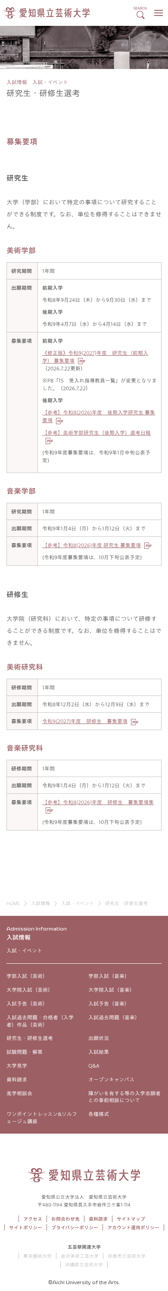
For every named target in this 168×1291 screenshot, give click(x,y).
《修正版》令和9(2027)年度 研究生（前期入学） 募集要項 (95, 356)
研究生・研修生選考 (29, 1037)
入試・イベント (77, 903)
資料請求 (16, 1079)
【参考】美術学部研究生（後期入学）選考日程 (96, 432)
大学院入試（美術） (29, 989)
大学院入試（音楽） (111, 989)
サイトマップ (131, 1218)
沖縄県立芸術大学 (84, 1264)
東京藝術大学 (37, 1255)
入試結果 (98, 1051)
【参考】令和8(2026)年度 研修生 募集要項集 (98, 802)
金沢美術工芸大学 (80, 1255)
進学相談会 (19, 1093)
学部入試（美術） (27, 975)
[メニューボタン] (158, 13)
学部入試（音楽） (109, 975)
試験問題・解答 (24, 1051)
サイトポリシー (25, 1227)
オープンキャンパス (111, 1079)
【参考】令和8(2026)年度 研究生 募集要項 (91, 545)
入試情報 (40, 903)
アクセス (32, 1218)
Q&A (94, 1065)
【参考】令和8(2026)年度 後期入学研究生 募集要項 (98, 416)
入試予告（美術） (27, 1003)
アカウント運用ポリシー (133, 1227)
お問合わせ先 (65, 1218)
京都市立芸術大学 (127, 1255)
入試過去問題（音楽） (114, 1017)
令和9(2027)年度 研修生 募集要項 (85, 721)
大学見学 (16, 1065)
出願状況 (98, 1037)
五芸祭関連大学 (84, 1246)
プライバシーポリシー (74, 1227)
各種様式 (98, 1113)
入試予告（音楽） (109, 1003)
